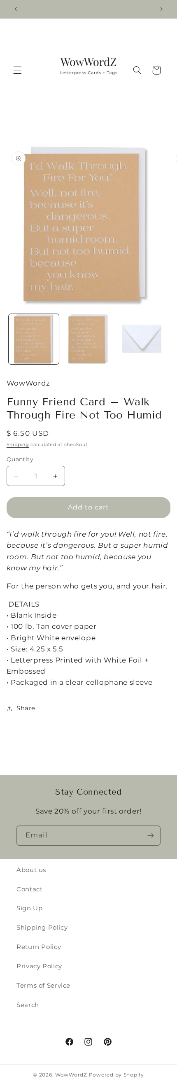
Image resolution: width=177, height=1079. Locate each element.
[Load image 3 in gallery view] (142, 339)
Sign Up (29, 908)
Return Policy (38, 947)
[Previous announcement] (16, 9)
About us (31, 870)
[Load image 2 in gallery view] (88, 339)
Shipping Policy (42, 927)
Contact (29, 889)
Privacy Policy (39, 966)
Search (27, 1005)
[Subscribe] (150, 836)
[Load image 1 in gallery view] (34, 339)
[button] (17, 70)
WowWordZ (71, 1075)
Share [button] (25, 708)
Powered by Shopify (116, 1075)
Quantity (20, 459)
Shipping (18, 444)
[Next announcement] (161, 9)
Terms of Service (43, 985)
